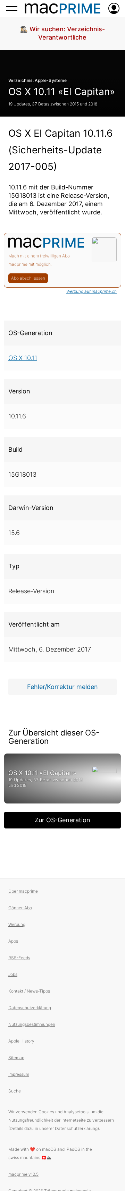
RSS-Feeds (19, 957)
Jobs (12, 974)
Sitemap (16, 1057)
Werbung (16, 924)
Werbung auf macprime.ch (91, 291)
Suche (14, 1091)
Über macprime (23, 891)
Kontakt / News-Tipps (29, 991)
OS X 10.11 (22, 357)
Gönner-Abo (20, 907)
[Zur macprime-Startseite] (62, 8)
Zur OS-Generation (62, 820)
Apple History (21, 1041)
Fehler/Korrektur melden (62, 686)
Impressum (18, 1074)
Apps (13, 941)
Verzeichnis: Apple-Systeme (37, 80)
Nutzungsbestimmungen (31, 1024)
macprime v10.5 (23, 1174)
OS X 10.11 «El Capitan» (61, 91)
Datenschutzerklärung (29, 1007)
